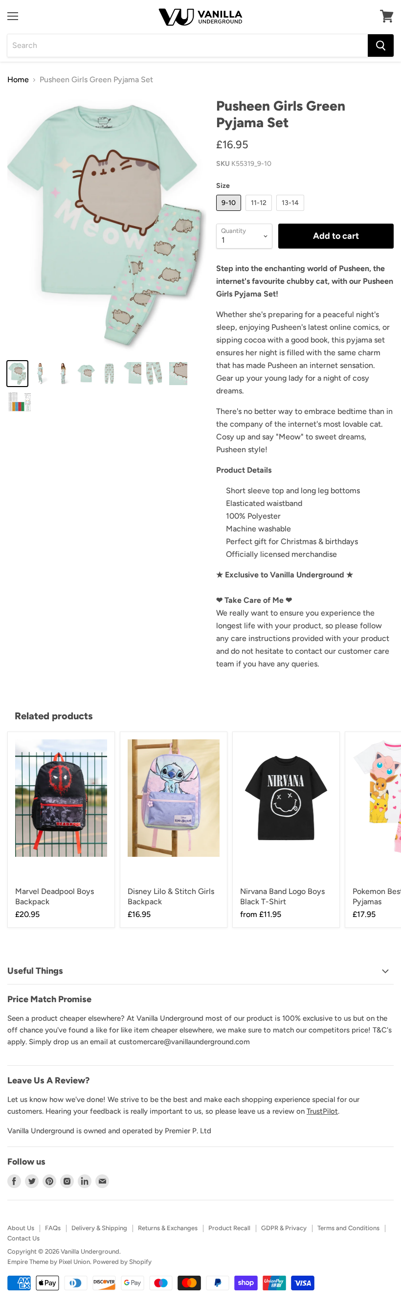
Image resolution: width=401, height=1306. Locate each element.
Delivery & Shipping (99, 1228)
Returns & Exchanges (168, 1228)
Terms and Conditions (348, 1228)
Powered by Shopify (122, 1261)
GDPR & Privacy (284, 1228)
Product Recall (229, 1228)
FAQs (53, 1228)
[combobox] (187, 45)
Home (18, 79)
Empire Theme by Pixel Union (48, 1261)
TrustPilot (322, 1111)
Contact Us (23, 1238)
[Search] (381, 45)
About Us (20, 1228)
